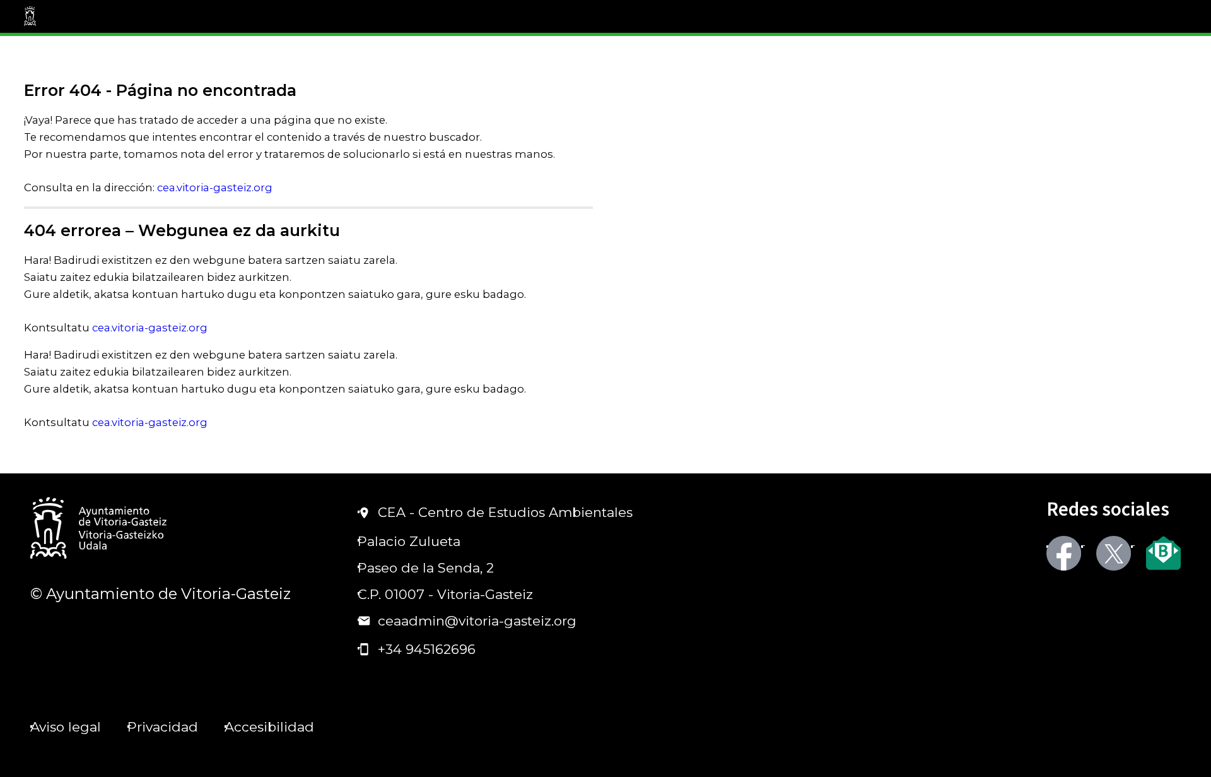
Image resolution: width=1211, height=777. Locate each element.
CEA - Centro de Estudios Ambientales (505, 512)
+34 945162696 (427, 649)
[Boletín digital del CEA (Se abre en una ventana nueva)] (1163, 553)
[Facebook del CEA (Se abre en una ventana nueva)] (1063, 553)
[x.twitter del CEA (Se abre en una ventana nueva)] (1113, 553)
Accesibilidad (269, 727)
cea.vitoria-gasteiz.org (214, 187)
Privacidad (162, 727)
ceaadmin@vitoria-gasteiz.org (477, 621)
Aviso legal (65, 727)
